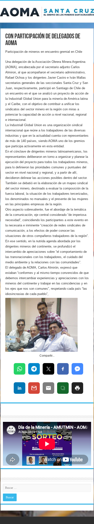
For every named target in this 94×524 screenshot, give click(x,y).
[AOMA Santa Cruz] (47, 11)
